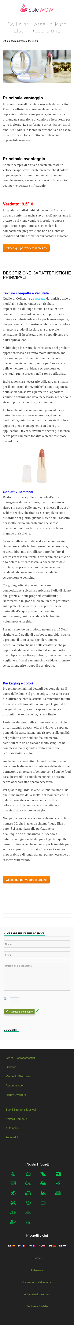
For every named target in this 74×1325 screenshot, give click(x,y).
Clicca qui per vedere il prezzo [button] (26, 248)
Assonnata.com (15, 1085)
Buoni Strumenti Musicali (21, 1109)
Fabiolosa (37, 1270)
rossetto (40, 298)
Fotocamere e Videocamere (37, 1282)
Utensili (37, 1258)
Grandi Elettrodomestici (20, 1058)
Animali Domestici (17, 1119)
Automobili (12, 1128)
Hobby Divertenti (16, 1095)
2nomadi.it (12, 1137)
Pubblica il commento (21, 1011)
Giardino (11, 1067)
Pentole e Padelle (37, 1306)
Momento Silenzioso (18, 1076)
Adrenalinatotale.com (37, 1294)
